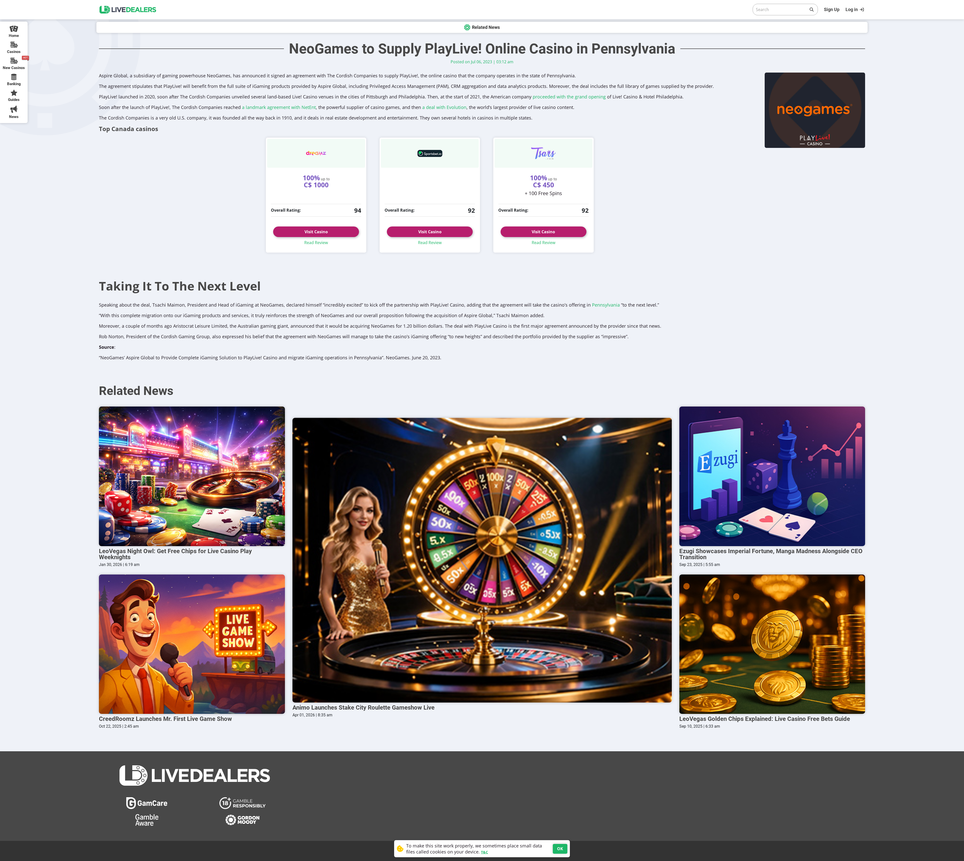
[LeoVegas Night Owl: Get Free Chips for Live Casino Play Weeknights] (192, 476)
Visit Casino (316, 232)
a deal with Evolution (444, 107)
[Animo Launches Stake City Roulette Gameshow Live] (482, 560)
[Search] (811, 10)
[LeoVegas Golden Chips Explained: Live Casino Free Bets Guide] (772, 644)
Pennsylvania (606, 305)
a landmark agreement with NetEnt (279, 107)
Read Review (316, 242)
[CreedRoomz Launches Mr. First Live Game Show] (192, 644)
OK (560, 848)
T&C (484, 852)
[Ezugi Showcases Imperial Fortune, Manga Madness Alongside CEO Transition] (772, 476)
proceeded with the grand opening (569, 97)
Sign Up (831, 9)
